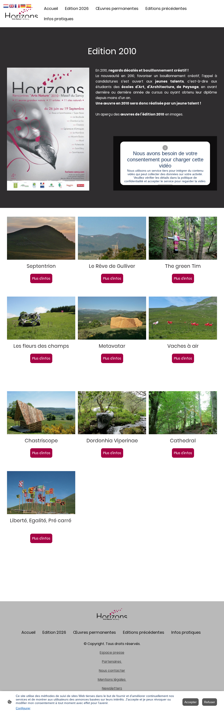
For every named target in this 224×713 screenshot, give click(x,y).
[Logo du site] (21, 13)
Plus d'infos (41, 278)
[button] (6, 5)
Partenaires (112, 661)
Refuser (209, 702)
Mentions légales (112, 679)
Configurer (23, 708)
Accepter (190, 702)
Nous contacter (112, 670)
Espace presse (112, 652)
